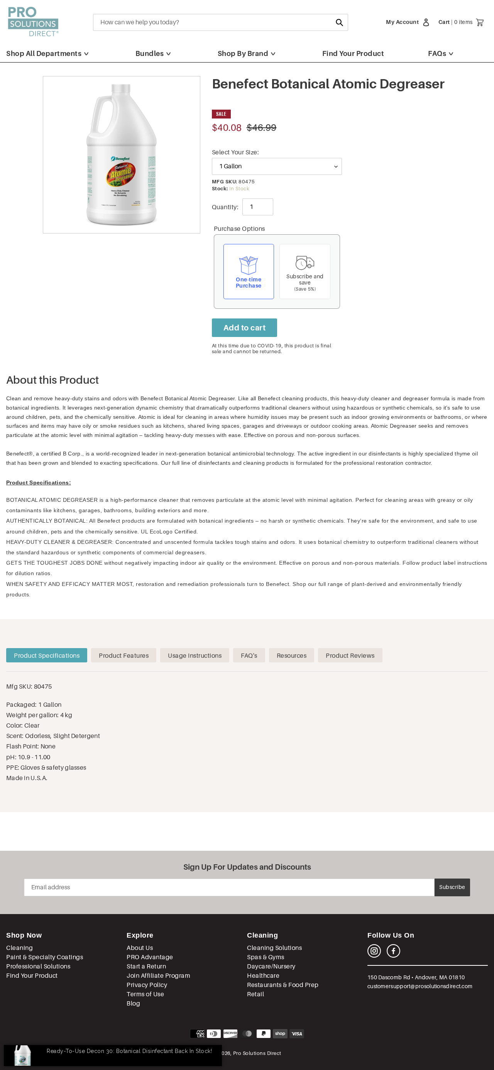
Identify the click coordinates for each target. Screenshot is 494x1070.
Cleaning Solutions (274, 947)
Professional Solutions (38, 966)
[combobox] (220, 22)
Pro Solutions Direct (257, 1053)
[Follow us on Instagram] (374, 955)
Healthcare (263, 975)
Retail (255, 994)
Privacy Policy (147, 985)
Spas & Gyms (265, 957)
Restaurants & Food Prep (283, 985)
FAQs (437, 53)
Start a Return (146, 966)
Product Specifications (47, 655)
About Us (140, 947)
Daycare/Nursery (271, 966)
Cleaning (19, 947)
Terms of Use (145, 994)
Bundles (149, 53)
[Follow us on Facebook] (393, 955)
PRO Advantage (150, 957)
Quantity (224, 207)
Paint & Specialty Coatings (44, 957)
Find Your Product (353, 53)
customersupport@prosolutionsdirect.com (419, 986)
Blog (133, 1003)
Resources (292, 655)
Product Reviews (350, 655)
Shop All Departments (43, 53)
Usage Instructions (195, 655)
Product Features (124, 655)
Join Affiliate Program (158, 975)
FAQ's (249, 655)
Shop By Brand (243, 53)
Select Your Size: (235, 152)
